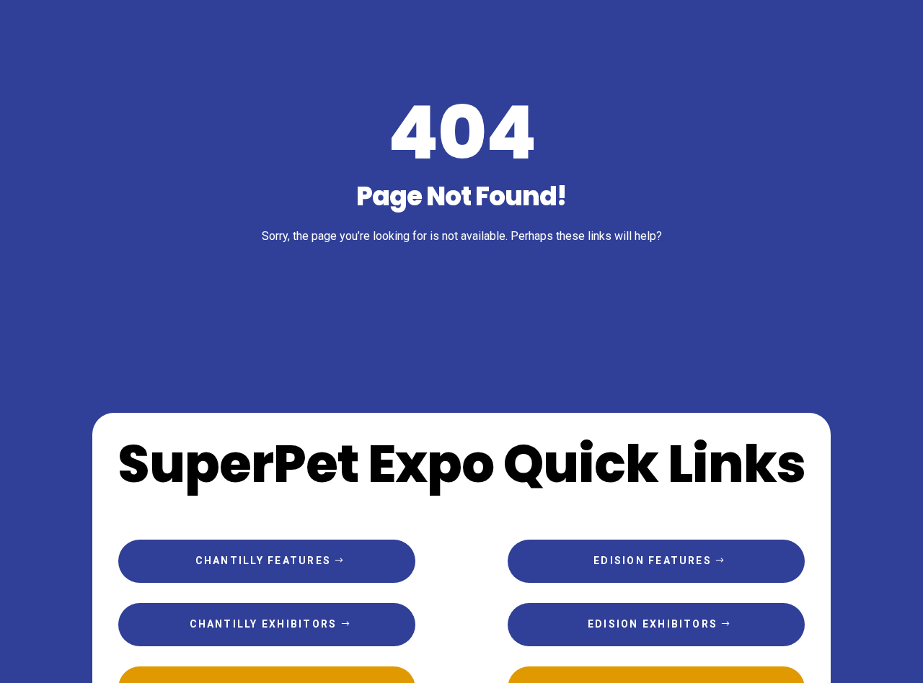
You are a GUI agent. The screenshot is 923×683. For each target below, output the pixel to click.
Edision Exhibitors (652, 624)
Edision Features (652, 560)
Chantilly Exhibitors (263, 624)
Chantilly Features (263, 560)
